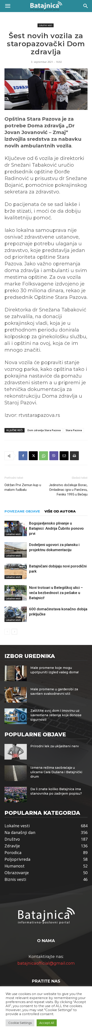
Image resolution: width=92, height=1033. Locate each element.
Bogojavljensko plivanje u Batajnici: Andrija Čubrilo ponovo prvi (56, 528)
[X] (33, 455)
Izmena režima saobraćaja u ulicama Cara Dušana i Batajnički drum (56, 772)
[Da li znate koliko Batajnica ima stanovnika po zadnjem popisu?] (15, 794)
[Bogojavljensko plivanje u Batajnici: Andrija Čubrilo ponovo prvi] (15, 528)
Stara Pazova (74, 430)
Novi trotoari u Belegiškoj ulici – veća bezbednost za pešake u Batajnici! (56, 592)
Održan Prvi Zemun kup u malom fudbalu (22, 487)
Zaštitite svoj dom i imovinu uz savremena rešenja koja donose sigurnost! (56, 715)
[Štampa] (74, 455)
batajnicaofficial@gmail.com (46, 963)
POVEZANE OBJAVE (22, 511)
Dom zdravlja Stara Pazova (44, 430)
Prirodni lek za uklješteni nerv (54, 746)
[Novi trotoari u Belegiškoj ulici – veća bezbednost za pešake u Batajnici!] (15, 592)
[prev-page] (7, 631)
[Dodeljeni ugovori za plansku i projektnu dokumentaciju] (15, 550)
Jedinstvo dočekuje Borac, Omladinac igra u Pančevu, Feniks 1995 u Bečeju (68, 489)
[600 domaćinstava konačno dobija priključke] (15, 614)
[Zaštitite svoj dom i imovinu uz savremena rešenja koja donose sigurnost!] (15, 716)
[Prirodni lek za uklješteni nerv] (15, 752)
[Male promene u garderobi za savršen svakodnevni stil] (15, 695)
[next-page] (14, 631)
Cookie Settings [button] (20, 1023)
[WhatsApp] (43, 455)
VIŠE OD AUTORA (60, 511)
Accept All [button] (46, 1023)
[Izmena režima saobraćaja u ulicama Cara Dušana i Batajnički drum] (15, 773)
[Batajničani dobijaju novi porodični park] (15, 571)
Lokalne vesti (45, 25)
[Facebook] (23, 455)
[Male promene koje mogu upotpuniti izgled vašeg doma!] (15, 673)
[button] (7, 6)
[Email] (64, 455)
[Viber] (53, 455)
